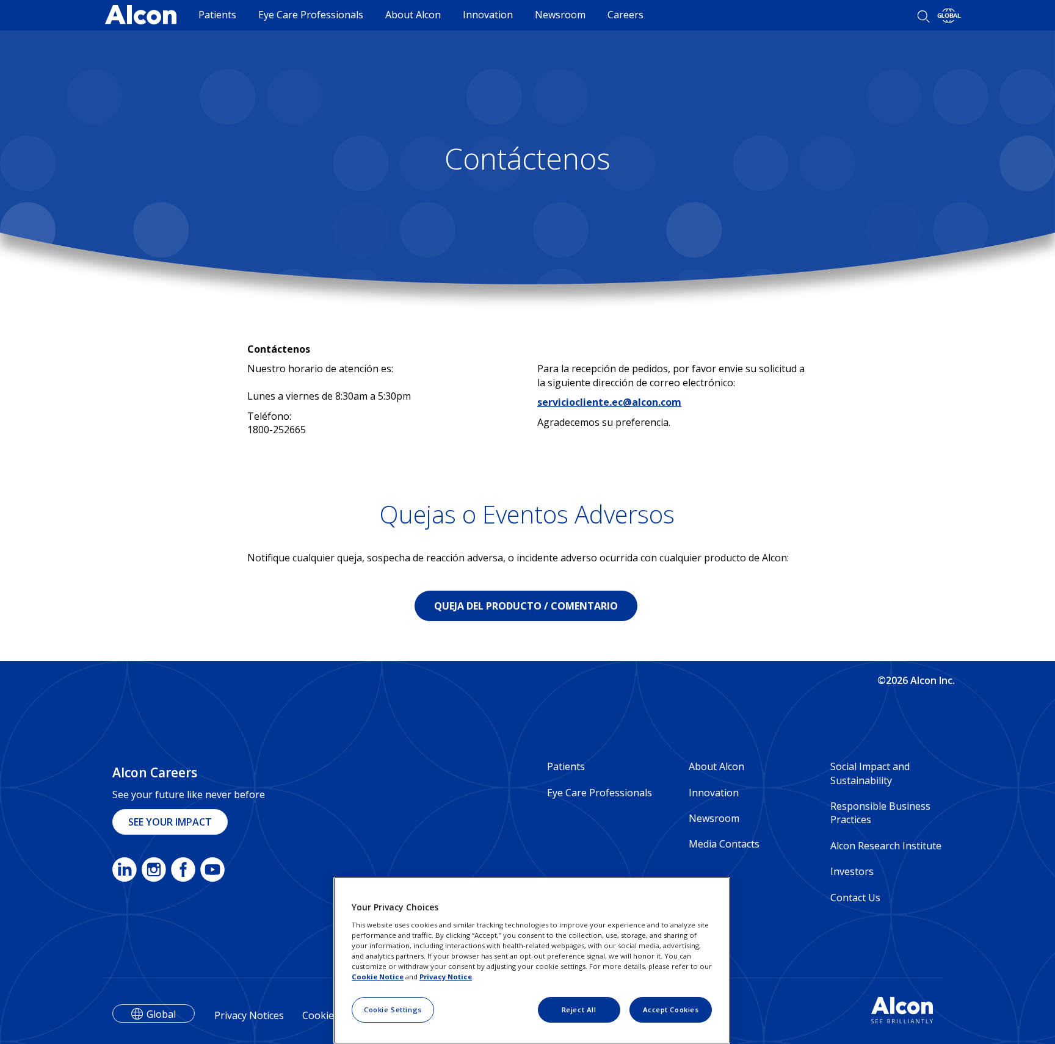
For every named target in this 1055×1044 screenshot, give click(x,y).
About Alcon (413, 14)
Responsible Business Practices (880, 812)
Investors (852, 871)
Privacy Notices (249, 1015)
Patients (217, 14)
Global (161, 1014)
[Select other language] (949, 16)
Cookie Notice (378, 976)
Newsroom (560, 14)
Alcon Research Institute (885, 845)
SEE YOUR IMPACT (170, 822)
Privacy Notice (445, 976)
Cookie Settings (393, 1009)
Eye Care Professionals (310, 14)
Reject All (579, 1009)
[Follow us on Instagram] (154, 872)
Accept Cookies (671, 1009)
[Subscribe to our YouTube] (212, 872)
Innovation (488, 14)
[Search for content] (923, 16)
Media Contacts (724, 844)
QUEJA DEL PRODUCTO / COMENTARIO (526, 606)
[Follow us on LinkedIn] (124, 872)
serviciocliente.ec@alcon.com (609, 402)
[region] (531, 960)
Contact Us (855, 897)
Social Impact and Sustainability (870, 773)
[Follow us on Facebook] (183, 872)
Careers (625, 14)
